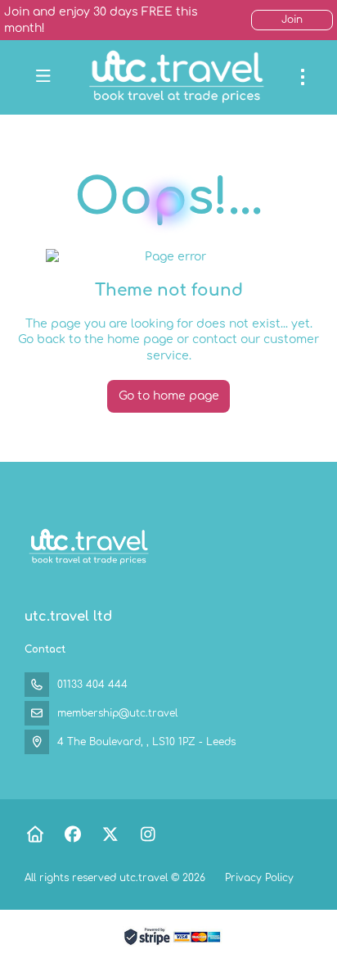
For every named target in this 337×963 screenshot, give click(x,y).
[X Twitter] (110, 834)
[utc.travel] (88, 547)
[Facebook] (72, 834)
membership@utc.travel (117, 713)
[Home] (35, 834)
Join (292, 19)
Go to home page (169, 396)
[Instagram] (147, 834)
